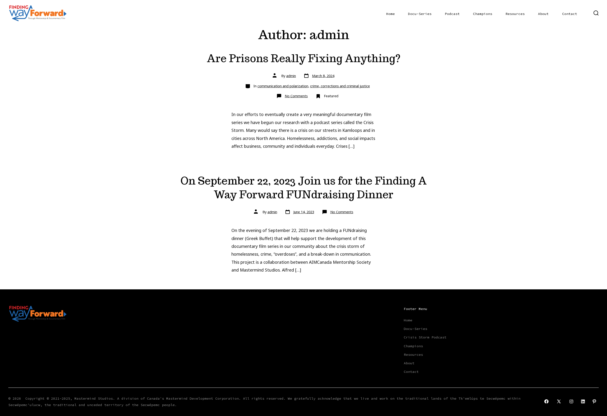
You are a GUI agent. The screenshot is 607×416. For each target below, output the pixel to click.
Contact (569, 14)
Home (390, 14)
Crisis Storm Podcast (425, 337)
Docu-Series (420, 14)
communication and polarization (283, 86)
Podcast (452, 14)
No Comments (296, 96)
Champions (482, 14)
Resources (515, 14)
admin (291, 76)
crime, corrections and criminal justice (340, 86)
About (543, 14)
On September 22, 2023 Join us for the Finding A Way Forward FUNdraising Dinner (303, 187)
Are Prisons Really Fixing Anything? (303, 58)
